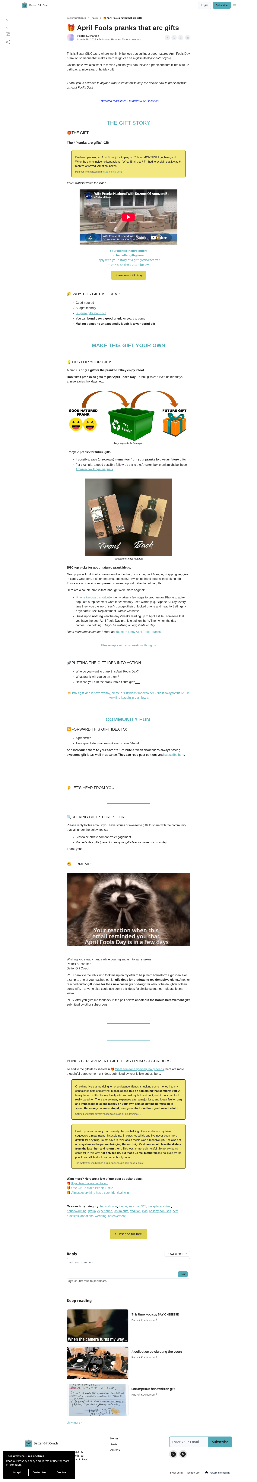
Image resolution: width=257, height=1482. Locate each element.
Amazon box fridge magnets (94, 469)
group (92, 1211)
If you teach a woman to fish (89, 1183)
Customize (39, 1472)
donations (87, 1216)
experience (104, 1211)
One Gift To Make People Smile (92, 1188)
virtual (167, 1206)
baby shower (108, 1206)
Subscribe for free (128, 1234)
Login (204, 5)
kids (145, 1211)
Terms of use (50, 1461)
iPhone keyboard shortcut (93, 597)
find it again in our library (131, 697)
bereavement (116, 1216)
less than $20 (137, 1206)
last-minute (121, 1211)
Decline (61, 1472)
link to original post (111, 171)
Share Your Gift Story (129, 275)
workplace (155, 1206)
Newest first (174, 1254)
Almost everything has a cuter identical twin (100, 1192)
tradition (135, 1211)
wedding (100, 1216)
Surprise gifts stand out (91, 313)
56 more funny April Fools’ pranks (138, 631)
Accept (16, 1472)
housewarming (77, 1211)
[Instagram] (173, 1454)
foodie (123, 1206)
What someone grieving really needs (139, 1069)
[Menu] (234, 5)
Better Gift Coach (76, 18)
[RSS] (183, 1454)
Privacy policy (26, 1461)
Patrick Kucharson (88, 35)
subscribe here (174, 754)
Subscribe (222, 5)
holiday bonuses (160, 1211)
